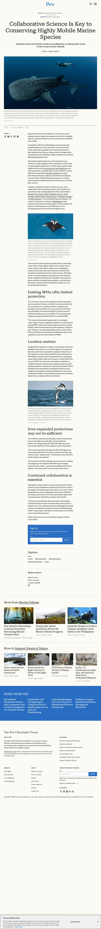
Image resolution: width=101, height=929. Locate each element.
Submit (66, 540)
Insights (7, 768)
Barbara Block (44, 194)
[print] (18, 136)
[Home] (21, 732)
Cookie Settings (75, 921)
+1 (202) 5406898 (34, 583)
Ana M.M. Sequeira (53, 173)
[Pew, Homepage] (50, 4)
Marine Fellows (29, 602)
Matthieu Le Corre (56, 194)
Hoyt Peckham (51, 196)
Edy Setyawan (36, 199)
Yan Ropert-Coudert (65, 196)
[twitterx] (11, 136)
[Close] (98, 922)
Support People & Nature (31, 648)
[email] (14, 136)
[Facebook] (61, 791)
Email (31, 536)
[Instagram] (64, 791)
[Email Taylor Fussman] (29, 585)
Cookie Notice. (18, 927)
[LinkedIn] (67, 791)
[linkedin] (8, 136)
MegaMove (57, 201)
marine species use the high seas (55, 168)
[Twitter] (70, 791)
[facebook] (5, 136)
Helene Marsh (40, 196)
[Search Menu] (90, 4)
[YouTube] (73, 791)
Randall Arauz (33, 194)
